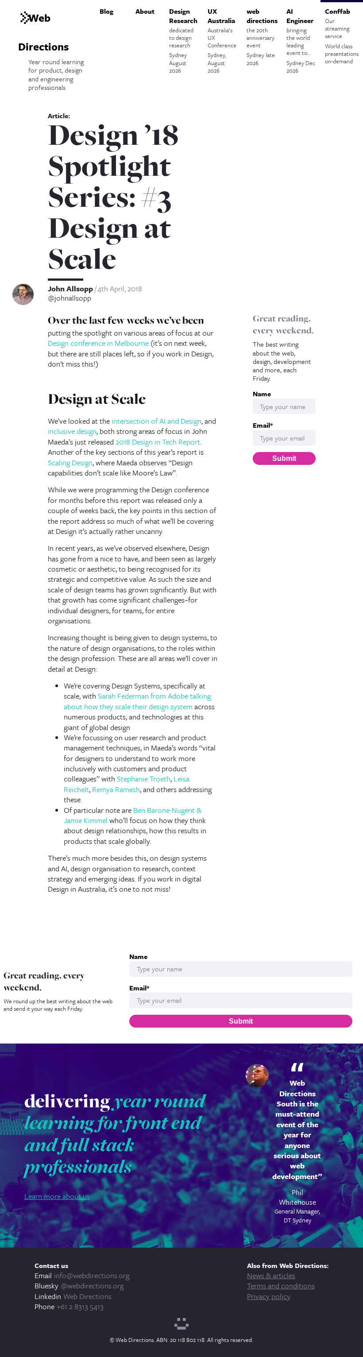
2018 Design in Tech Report (158, 441)
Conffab (342, 36)
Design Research (183, 40)
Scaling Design (70, 462)
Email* (263, 425)
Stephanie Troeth (143, 778)
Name (262, 393)
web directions (262, 36)
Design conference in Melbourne (98, 342)
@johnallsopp (69, 298)
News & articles (271, 1275)
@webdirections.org (92, 1285)
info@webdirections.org (91, 1275)
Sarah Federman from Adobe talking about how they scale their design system (137, 700)
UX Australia (222, 40)
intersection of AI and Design (156, 420)
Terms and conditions (281, 1285)
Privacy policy (268, 1296)
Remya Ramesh (116, 789)
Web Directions (87, 1296)
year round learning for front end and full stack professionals (114, 1133)
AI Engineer (300, 40)
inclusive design (72, 431)
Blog (106, 11)
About (144, 11)
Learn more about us (57, 1196)
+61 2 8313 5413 (80, 1306)
